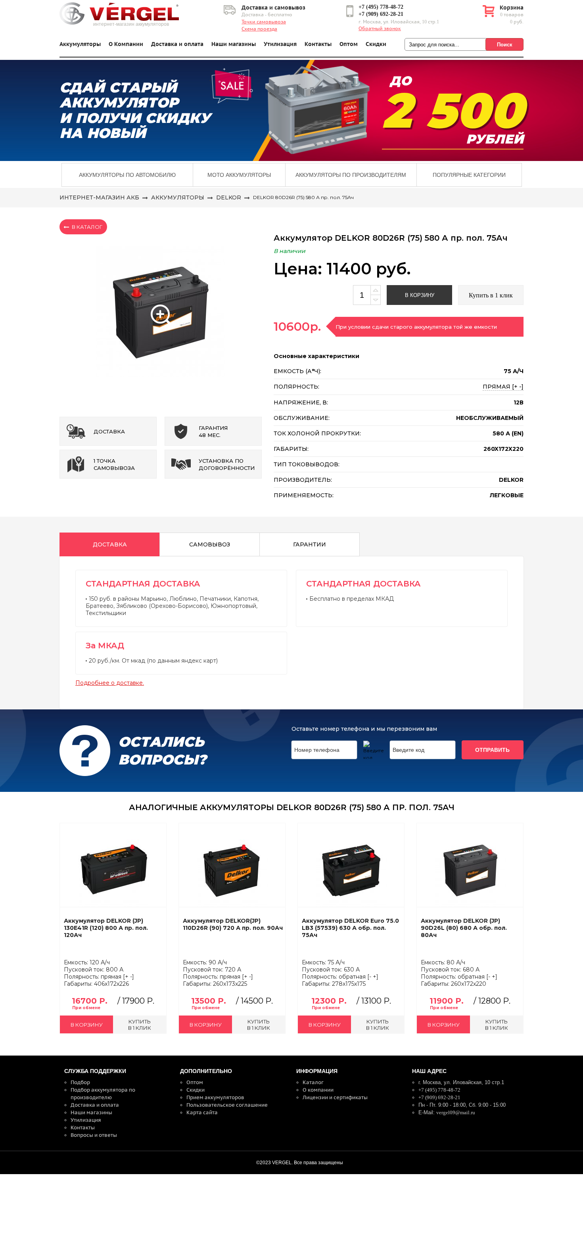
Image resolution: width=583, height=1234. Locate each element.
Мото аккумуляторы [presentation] (239, 175)
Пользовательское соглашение (227, 1105)
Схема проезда (259, 29)
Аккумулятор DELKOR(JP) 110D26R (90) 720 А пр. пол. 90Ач (233, 924)
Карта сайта (202, 1112)
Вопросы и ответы (94, 1135)
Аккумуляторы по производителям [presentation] (350, 175)
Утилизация (280, 44)
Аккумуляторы (80, 44)
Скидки (376, 44)
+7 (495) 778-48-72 (381, 7)
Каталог (313, 1082)
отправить (492, 750)
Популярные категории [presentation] (469, 175)
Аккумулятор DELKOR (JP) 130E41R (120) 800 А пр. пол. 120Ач (106, 928)
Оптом (348, 44)
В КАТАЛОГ (87, 227)
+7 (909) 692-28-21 (381, 14)
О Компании (126, 44)
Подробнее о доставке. (109, 682)
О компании (318, 1090)
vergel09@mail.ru (455, 1112)
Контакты (318, 44)
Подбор (80, 1082)
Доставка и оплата (177, 44)
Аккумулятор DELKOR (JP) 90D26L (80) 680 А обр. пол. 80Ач (464, 928)
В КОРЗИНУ (87, 1024)
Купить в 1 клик (491, 295)
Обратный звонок (380, 28)
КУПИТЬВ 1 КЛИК (139, 1024)
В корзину (419, 295)
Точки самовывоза (264, 22)
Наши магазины (233, 44)
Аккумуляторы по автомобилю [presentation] (127, 175)
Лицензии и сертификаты (335, 1097)
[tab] (127, 175)
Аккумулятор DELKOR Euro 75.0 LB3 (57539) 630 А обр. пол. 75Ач (350, 928)
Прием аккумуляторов (215, 1097)
